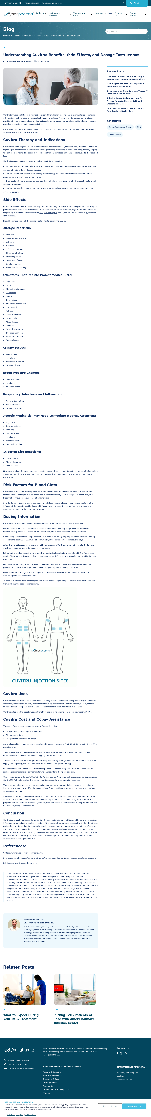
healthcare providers (17, 835)
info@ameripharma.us (52, 3)
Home (6, 35)
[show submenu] (45, 13)
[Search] (123, 3)
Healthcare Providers (52, 1075)
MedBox (120, 1076)
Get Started (135, 3)
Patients (40, 13)
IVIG (12, 35)
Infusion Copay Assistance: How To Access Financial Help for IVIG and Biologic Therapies (124, 101)
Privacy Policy (19, 1115)
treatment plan (56, 832)
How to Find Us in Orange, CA (56, 1089)
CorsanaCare (122, 1079)
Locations (99, 13)
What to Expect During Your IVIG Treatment (21, 1017)
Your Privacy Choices (30, 1115)
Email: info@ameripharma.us (21, 1069)
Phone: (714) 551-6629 (18, 1060)
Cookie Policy (11, 1115)
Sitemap (46, 1093)
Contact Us (118, 14)
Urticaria (10, 242)
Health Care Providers (54, 14)
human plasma (59, 115)
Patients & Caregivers (52, 1072)
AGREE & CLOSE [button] (134, 1106)
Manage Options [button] (110, 1106)
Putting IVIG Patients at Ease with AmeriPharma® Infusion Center (74, 1019)
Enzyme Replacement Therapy (120, 127)
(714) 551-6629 (32, 3)
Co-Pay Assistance (47, 777)
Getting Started (133, 14)
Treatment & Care (79, 14)
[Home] (18, 14)
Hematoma (11, 292)
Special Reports (115, 135)
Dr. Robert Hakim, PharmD (19, 61)
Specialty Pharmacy (125, 1072)
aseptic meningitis (48, 212)
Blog (110, 13)
